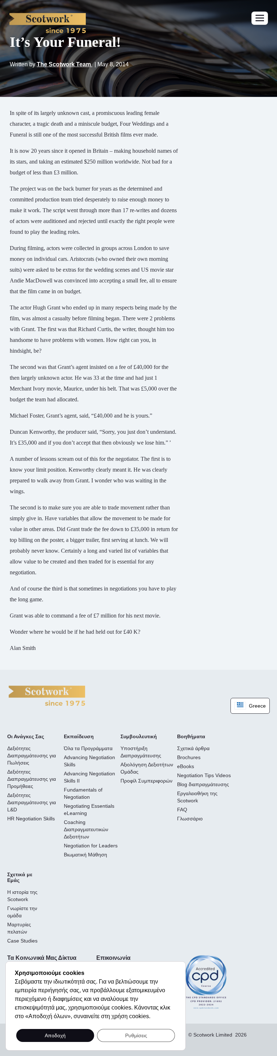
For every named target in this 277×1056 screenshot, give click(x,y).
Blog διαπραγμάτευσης (203, 784)
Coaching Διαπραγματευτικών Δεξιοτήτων (86, 829)
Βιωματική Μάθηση (85, 854)
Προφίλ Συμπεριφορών (146, 781)
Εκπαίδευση (79, 736)
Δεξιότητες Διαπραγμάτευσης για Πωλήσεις (31, 755)
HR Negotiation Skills (31, 818)
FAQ (182, 809)
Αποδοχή (55, 1035)
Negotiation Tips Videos (204, 775)
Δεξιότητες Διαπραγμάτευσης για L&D (31, 802)
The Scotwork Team (64, 64)
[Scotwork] (47, 695)
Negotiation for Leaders (91, 845)
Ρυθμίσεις (136, 1035)
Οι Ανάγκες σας (25, 736)
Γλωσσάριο (190, 818)
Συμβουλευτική (138, 736)
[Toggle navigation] (259, 18)
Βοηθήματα (191, 736)
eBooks (185, 766)
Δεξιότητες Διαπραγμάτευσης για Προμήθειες (31, 779)
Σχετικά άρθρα (193, 748)
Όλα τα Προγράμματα (88, 748)
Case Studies (22, 941)
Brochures (189, 757)
